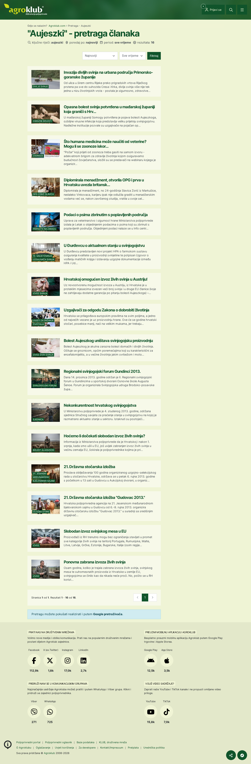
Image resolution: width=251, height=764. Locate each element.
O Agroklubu (23, 747)
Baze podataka (86, 742)
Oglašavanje (43, 747)
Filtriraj (154, 55)
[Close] (231, 10)
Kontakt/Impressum (111, 747)
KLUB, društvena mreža (113, 742)
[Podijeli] (231, 755)
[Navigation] (242, 10)
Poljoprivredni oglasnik (59, 742)
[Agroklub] (25, 9)
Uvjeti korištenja (64, 747)
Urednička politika (154, 747)
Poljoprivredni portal (28, 742)
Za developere (87, 747)
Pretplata (133, 747)
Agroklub (49, 753)
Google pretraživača (107, 614)
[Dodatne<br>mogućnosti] (242, 755)
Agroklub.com (57, 25)
